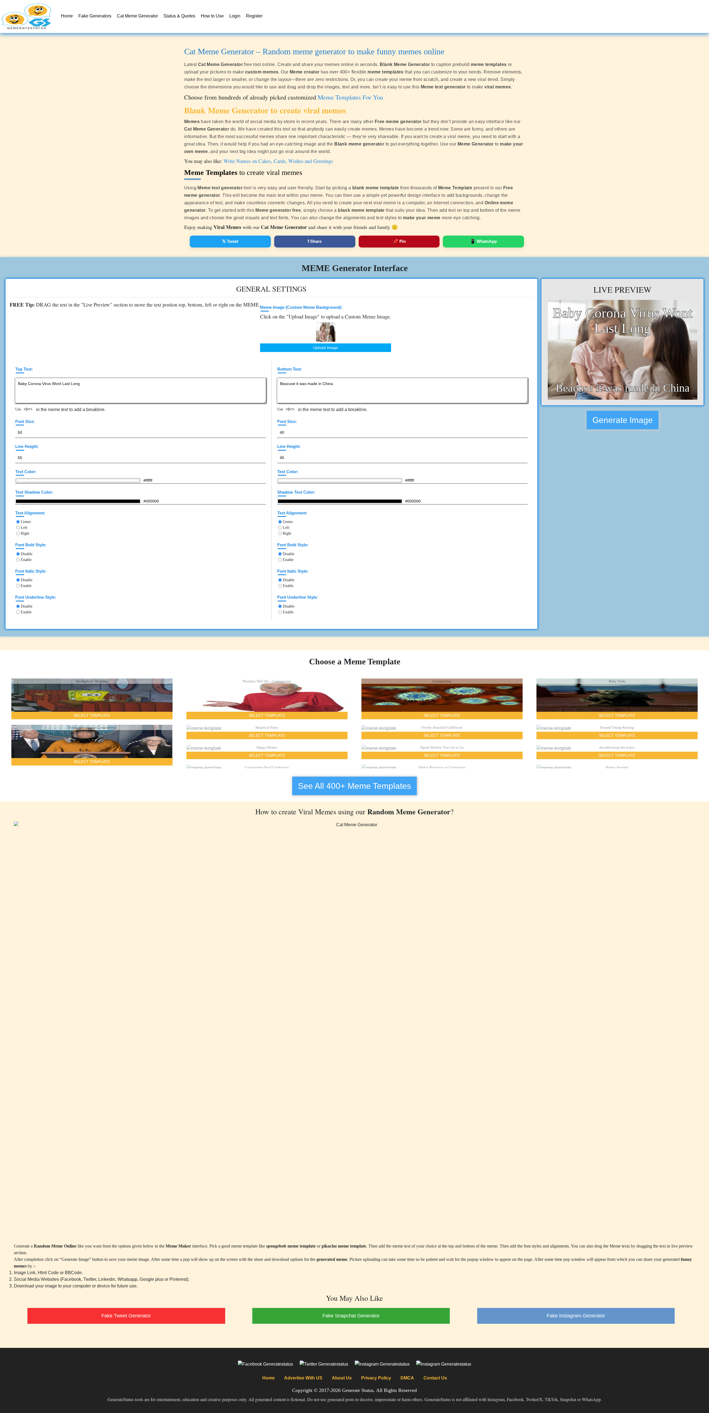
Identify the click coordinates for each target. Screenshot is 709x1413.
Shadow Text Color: (296, 492)
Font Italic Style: (31, 571)
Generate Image (622, 420)
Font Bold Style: (31, 544)
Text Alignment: (30, 513)
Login (234, 16)
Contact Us (435, 1378)
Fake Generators (94, 16)
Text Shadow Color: (34, 492)
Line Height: (27, 446)
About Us (342, 1378)
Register (254, 16)
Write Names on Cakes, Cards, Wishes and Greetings (278, 160)
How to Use (212, 16)
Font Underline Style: (35, 597)
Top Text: (24, 369)
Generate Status (358, 1390)
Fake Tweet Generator (126, 1315)
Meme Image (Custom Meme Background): (301, 307)
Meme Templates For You (350, 97)
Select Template (92, 715)
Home (67, 16)
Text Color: (26, 471)
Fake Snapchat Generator (351, 1315)
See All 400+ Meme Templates (354, 785)
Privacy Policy (376, 1378)
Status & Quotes (179, 16)
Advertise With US (303, 1378)
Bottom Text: (289, 369)
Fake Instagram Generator (576, 1315)
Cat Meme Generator (137, 16)
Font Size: (25, 421)
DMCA (407, 1378)
